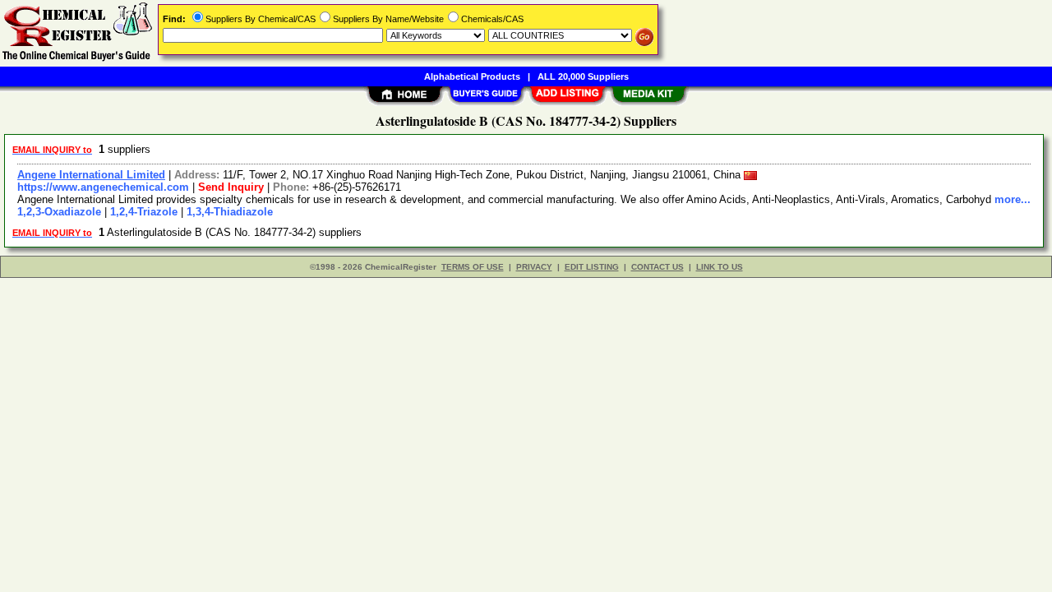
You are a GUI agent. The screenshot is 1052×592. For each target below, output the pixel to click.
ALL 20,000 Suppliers (583, 76)
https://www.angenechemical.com (103, 187)
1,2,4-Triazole (144, 212)
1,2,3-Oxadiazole (59, 212)
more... (1012, 199)
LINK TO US (719, 266)
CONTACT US (657, 266)
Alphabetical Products (472, 76)
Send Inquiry (231, 187)
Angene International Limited (91, 175)
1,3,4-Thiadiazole (230, 212)
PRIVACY (534, 266)
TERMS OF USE (472, 266)
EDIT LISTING (592, 266)
